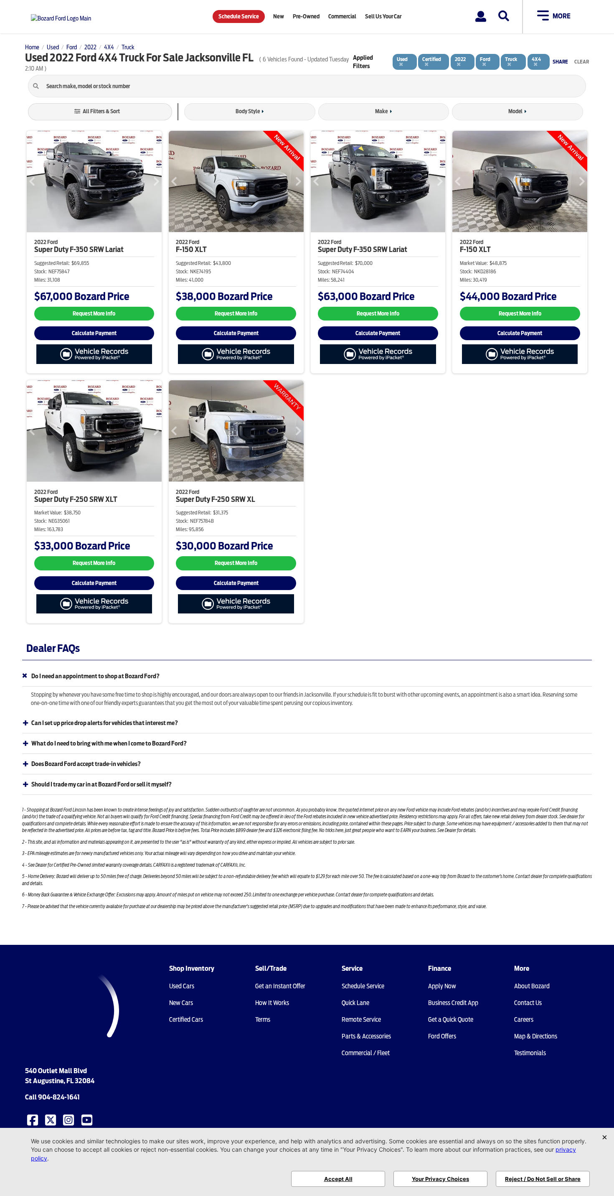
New (278, 16)
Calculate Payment (94, 333)
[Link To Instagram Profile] (69, 1119)
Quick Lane (355, 1003)
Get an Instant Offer (280, 986)
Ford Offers (442, 1036)
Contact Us (528, 1003)
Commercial (342, 16)
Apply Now (442, 986)
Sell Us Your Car (383, 16)
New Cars (181, 1003)
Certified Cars (186, 1019)
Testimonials (530, 1053)
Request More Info (94, 313)
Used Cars (181, 986)
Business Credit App (453, 1003)
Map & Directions (535, 1036)
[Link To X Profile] (51, 1119)
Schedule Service (238, 16)
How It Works (272, 1003)
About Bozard (532, 986)
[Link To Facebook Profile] (33, 1119)
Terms (262, 1019)
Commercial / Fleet (366, 1053)
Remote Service (361, 1019)
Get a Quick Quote (450, 1019)
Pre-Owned (306, 16)
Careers (523, 1019)
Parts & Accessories (366, 1036)
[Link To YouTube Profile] (87, 1119)
